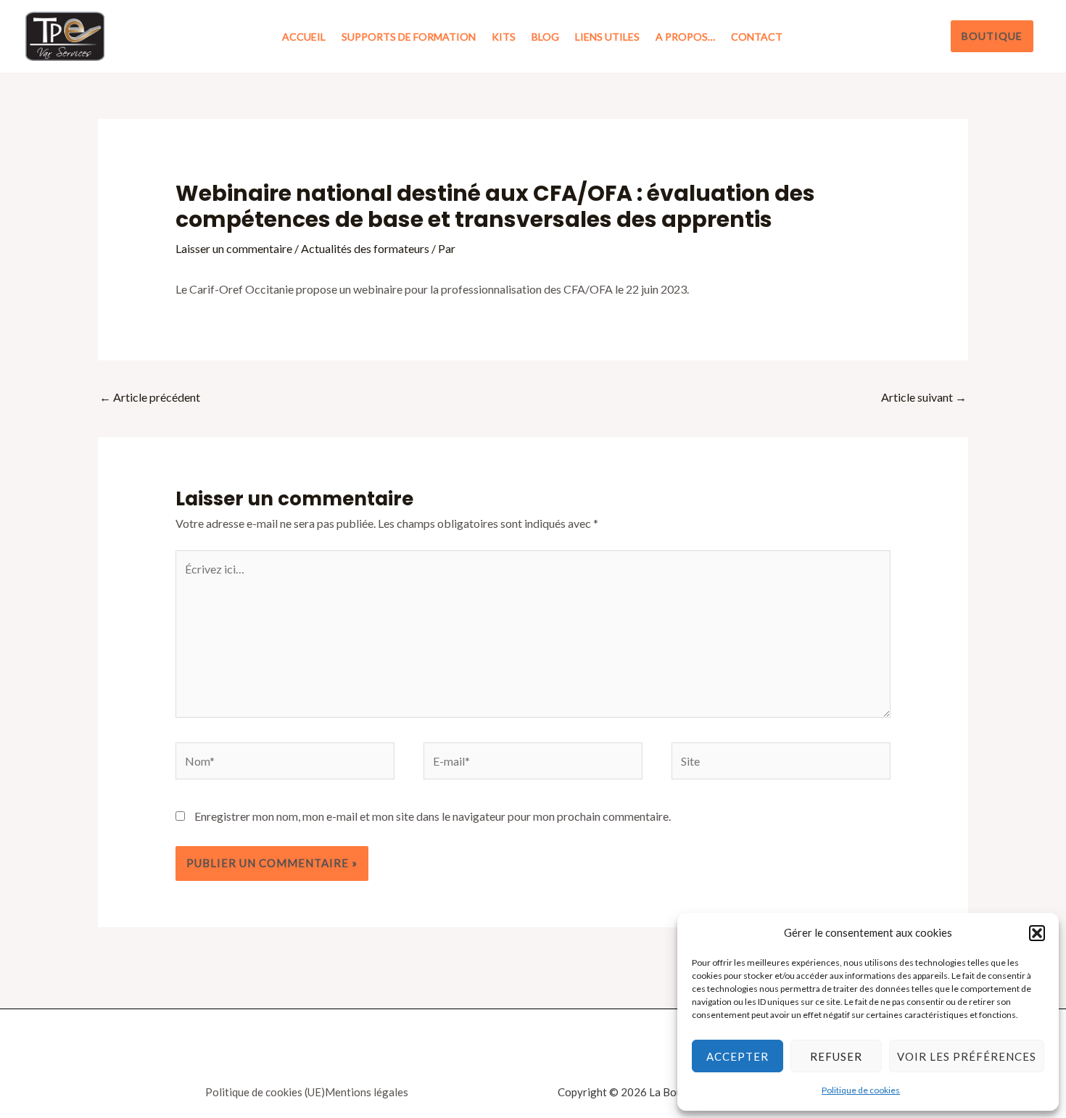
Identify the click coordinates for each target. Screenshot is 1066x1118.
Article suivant (924, 397)
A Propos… (685, 36)
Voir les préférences (966, 1056)
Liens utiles (607, 36)
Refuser (836, 1056)
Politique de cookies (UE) (265, 1091)
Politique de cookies (861, 1090)
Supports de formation (409, 36)
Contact (756, 36)
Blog (545, 36)
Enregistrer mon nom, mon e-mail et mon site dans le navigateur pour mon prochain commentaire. (432, 816)
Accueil (304, 36)
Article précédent (149, 397)
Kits (504, 36)
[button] (1037, 933)
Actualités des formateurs (365, 248)
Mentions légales (366, 1091)
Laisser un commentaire (233, 248)
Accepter (737, 1056)
